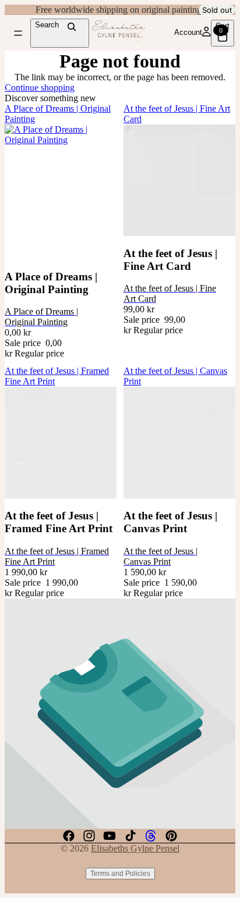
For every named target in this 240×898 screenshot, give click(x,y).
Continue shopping (40, 87)
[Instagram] (89, 836)
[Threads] (151, 836)
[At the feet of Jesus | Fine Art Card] (179, 180)
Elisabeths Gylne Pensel (135, 848)
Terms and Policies (120, 874)
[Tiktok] (130, 836)
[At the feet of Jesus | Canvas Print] (179, 442)
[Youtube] (110, 836)
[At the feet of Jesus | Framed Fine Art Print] (61, 442)
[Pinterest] (171, 836)
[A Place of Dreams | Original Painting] (61, 191)
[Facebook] (69, 836)
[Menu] (18, 33)
